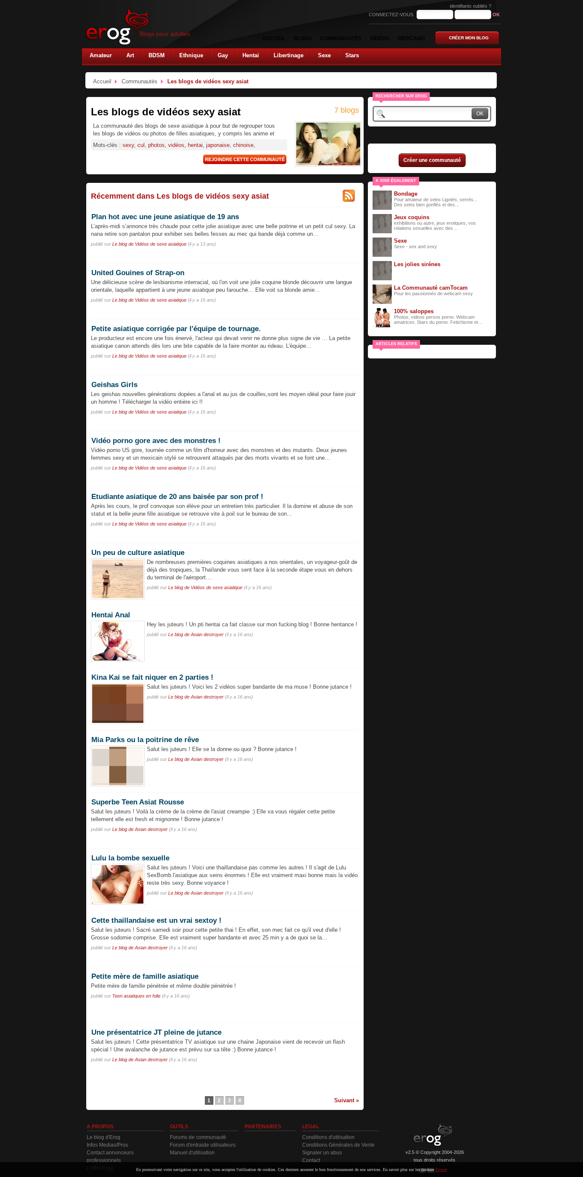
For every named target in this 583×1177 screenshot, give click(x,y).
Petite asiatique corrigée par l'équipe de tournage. (176, 328)
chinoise (243, 145)
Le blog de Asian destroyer (196, 634)
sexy (128, 145)
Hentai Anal (110, 615)
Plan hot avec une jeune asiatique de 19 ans (165, 216)
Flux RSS (349, 196)
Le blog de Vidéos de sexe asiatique (149, 244)
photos (156, 145)
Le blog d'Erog (103, 1137)
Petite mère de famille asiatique (144, 976)
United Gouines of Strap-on (137, 272)
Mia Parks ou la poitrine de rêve (145, 739)
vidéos (176, 145)
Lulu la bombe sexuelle (130, 858)
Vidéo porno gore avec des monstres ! (156, 440)
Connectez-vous (391, 14)
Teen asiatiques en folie (136, 995)
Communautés (139, 81)
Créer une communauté (432, 160)
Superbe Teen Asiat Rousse (137, 802)
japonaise (218, 145)
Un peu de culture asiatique (137, 552)
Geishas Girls (114, 384)
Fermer (441, 1169)
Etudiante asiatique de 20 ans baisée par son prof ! (177, 496)
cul (141, 145)
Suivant (344, 1100)
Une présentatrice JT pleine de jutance (156, 1032)
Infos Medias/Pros (107, 1145)
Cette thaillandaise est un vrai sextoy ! (156, 920)
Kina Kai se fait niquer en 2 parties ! (152, 677)
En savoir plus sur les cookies (408, 1169)
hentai (195, 145)
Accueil (102, 81)
